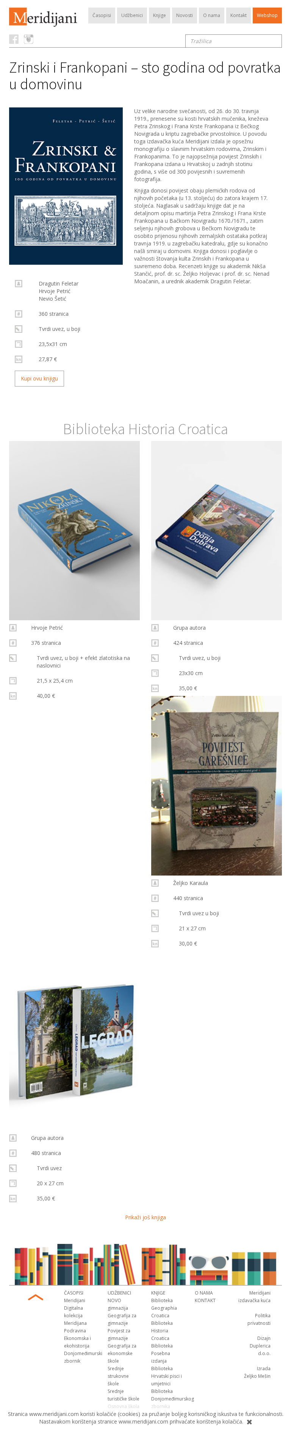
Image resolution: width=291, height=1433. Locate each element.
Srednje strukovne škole (118, 1376)
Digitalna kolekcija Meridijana (75, 1315)
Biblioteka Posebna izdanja (162, 1353)
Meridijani (74, 1300)
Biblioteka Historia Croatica (162, 1330)
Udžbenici (132, 15)
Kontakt (238, 15)
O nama (211, 15)
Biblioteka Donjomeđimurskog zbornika (172, 1399)
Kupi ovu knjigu (39, 378)
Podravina (75, 1330)
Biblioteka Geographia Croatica (164, 1308)
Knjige (159, 15)
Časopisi (101, 15)
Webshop (267, 15)
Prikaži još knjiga (145, 1217)
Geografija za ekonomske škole (122, 1353)
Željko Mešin (257, 1376)
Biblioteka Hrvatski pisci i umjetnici (166, 1376)
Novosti (184, 15)
